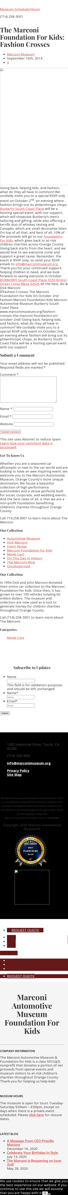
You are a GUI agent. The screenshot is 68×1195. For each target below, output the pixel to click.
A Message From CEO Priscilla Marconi (30, 1143)
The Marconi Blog (21, 562)
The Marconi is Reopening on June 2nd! (34, 1162)
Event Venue (17, 546)
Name (6, 408)
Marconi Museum (21, 54)
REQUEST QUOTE (25, 930)
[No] (49, 1193)
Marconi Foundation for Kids (29, 550)
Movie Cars (15, 554)
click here (36, 1115)
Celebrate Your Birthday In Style (32, 1152)
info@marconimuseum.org (37, 264)
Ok (45, 1193)
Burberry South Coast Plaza (22, 208)
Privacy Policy (18, 770)
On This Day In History (24, 558)
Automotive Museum (23, 538)
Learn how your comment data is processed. (26, 445)
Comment (9, 374)
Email (5, 416)
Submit (5, 713)
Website (6, 424)
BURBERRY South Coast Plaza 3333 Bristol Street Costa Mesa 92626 (33, 282)
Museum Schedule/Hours (20, 9)
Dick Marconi (17, 542)
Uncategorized (18, 566)
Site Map (14, 774)
